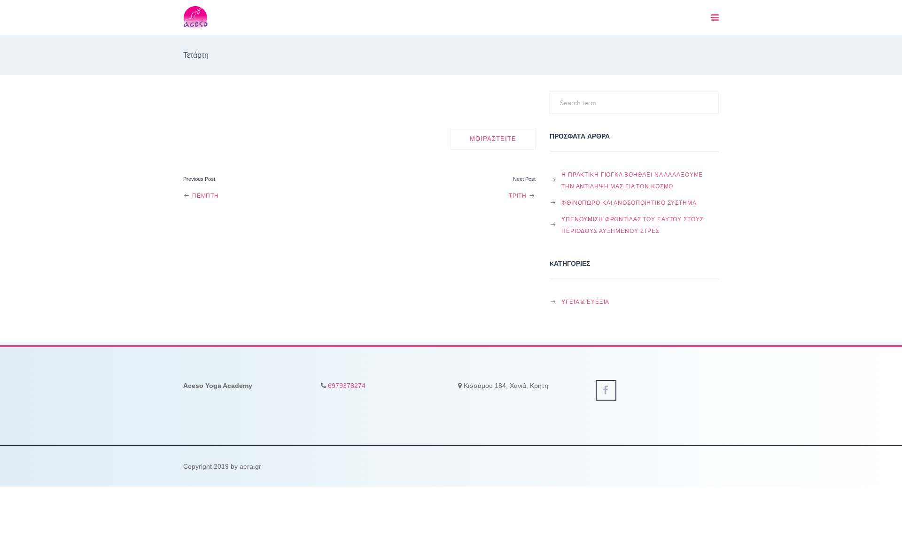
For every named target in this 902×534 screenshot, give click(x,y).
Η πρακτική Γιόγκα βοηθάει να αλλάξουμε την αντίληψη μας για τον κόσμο (632, 180)
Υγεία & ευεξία (585, 302)
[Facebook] (606, 390)
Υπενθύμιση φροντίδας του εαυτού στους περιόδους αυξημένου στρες (632, 225)
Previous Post (199, 179)
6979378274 (346, 385)
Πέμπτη (204, 196)
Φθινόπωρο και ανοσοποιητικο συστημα (629, 203)
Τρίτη (519, 196)
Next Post (524, 179)
